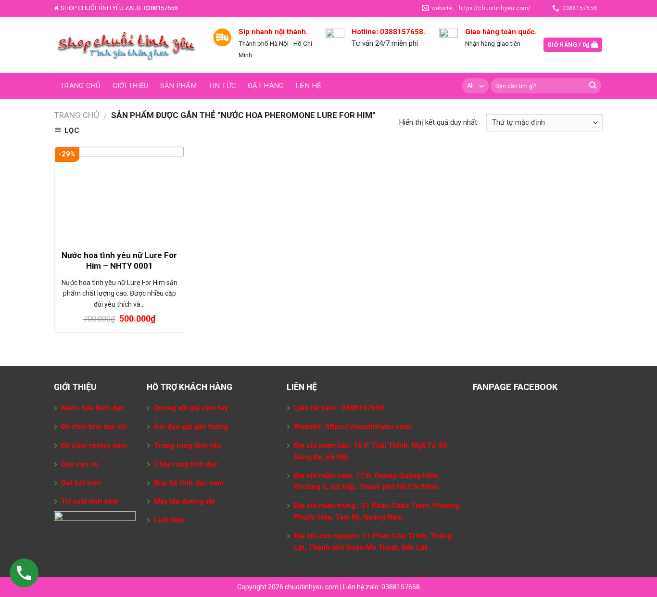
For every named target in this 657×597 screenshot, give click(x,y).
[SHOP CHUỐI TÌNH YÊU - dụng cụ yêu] (126, 45)
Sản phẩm (178, 85)
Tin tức (222, 85)
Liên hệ (308, 85)
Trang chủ (80, 85)
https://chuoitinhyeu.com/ (369, 426)
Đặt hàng (266, 85)
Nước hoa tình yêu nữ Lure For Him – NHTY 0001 (119, 260)
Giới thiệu (131, 85)
